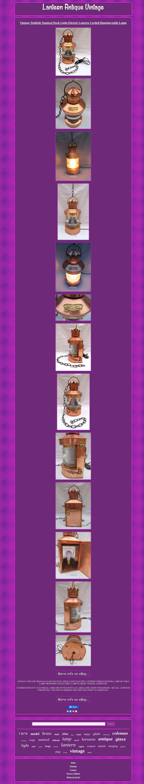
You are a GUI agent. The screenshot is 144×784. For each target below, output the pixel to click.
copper (81, 746)
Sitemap (73, 766)
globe (96, 734)
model (35, 734)
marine (55, 747)
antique (105, 738)
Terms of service (73, 777)
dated (76, 740)
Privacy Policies (73, 774)
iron (65, 753)
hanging (113, 746)
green (123, 746)
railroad (55, 740)
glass (121, 739)
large (48, 746)
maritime (23, 741)
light (25, 745)
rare (23, 734)
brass (46, 733)
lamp (66, 738)
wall (33, 746)
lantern (68, 745)
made (89, 752)
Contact (73, 770)
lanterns (106, 735)
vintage (77, 750)
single (32, 740)
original (91, 746)
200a (65, 734)
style (56, 734)
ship (57, 751)
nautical (43, 739)
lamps (87, 734)
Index (73, 763)
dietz (72, 735)
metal (78, 735)
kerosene (88, 739)
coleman (120, 733)
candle (40, 747)
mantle (102, 746)
